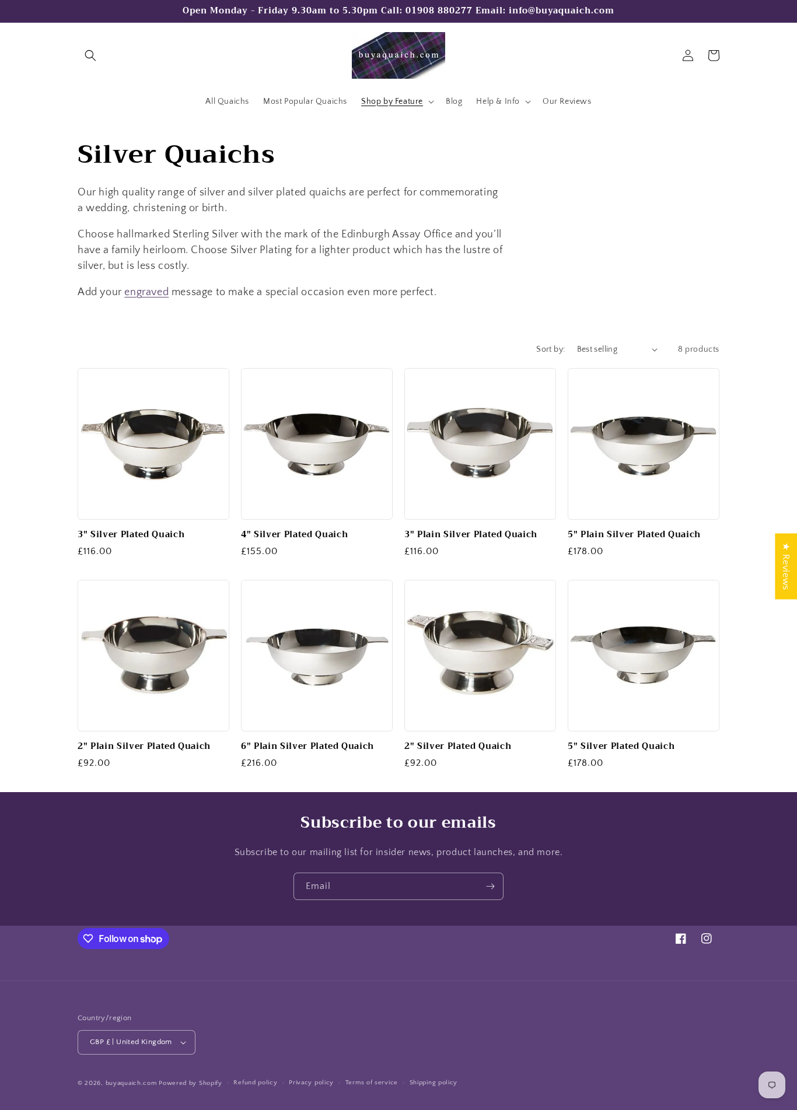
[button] (90, 55)
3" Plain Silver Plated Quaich (470, 535)
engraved (146, 292)
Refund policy (255, 1082)
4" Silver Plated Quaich (294, 535)
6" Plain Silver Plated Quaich (307, 746)
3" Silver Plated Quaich (131, 535)
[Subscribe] (490, 886)
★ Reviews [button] (786, 566)
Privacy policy (311, 1082)
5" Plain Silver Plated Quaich (634, 535)
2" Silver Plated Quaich (457, 746)
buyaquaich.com (131, 1083)
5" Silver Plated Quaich (621, 746)
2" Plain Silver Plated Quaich (144, 746)
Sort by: (550, 349)
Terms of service (371, 1082)
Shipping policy (434, 1082)
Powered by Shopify (190, 1083)
